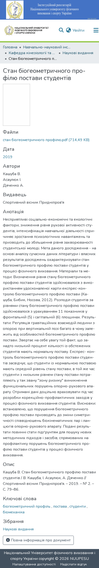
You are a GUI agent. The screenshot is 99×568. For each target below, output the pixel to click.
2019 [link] (7, 157)
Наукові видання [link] (77, 53)
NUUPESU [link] (79, 558)
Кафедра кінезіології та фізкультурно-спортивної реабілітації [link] (33, 53)
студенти (78, 506)
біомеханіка (14, 512)
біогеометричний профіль (27, 506)
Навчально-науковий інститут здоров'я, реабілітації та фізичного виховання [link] (47, 47)
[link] (49, 140)
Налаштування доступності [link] (34, 564)
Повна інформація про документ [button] (40, 540)
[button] (28, 30)
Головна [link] (10, 47)
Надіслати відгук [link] (73, 564)
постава (60, 506)
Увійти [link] (78, 30)
